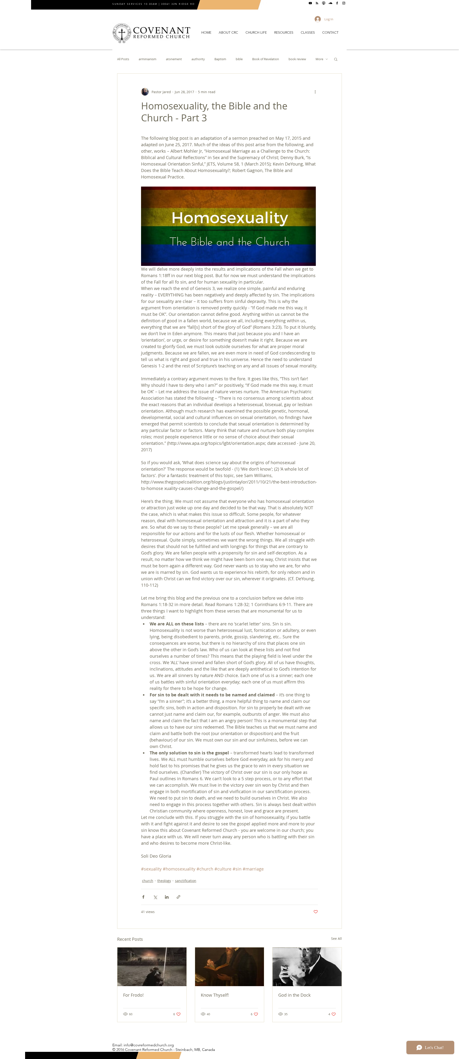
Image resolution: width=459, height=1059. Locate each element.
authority (198, 59)
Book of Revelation (265, 59)
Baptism (220, 59)
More (319, 59)
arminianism (147, 59)
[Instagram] (344, 3)
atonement (174, 59)
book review (297, 59)
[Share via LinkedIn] (166, 897)
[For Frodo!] (151, 966)
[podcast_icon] (324, 3)
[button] (228, 32)
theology (164, 880)
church (147, 880)
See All (336, 938)
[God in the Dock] (307, 966)
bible (239, 59)
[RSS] (317, 3)
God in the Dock (294, 995)
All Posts (123, 59)
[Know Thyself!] (229, 966)
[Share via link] (178, 897)
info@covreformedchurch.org (149, 1045)
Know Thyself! (215, 995)
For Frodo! (133, 995)
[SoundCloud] (330, 3)
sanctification (185, 880)
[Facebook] (337, 3)
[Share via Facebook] (143, 897)
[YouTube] (310, 3)
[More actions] (315, 92)
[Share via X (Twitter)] (155, 897)
